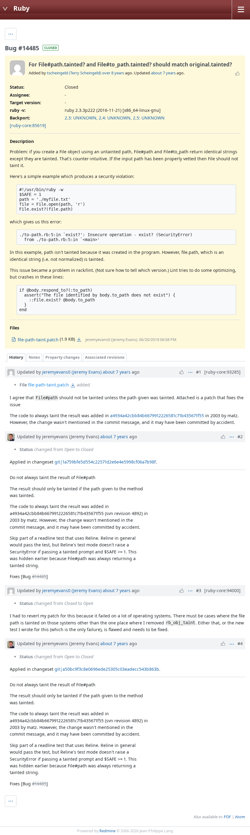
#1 (198, 372)
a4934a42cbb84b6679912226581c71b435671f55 (157, 415)
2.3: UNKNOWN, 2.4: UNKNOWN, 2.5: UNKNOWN (115, 118)
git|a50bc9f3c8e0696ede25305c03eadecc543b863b (107, 669)
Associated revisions (104, 357)
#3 (198, 590)
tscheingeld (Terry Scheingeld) (74, 73)
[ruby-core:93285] (222, 372)
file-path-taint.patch (48, 385)
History (16, 357)
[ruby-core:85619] (28, 125)
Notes (34, 357)
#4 (240, 643)
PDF (227, 816)
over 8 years (113, 73)
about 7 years (163, 73)
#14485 (39, 576)
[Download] (79, 339)
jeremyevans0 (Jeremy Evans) (72, 372)
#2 (240, 436)
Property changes (62, 357)
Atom (240, 816)
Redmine (107, 830)
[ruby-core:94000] (222, 590)
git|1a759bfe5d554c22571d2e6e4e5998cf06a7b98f (105, 462)
